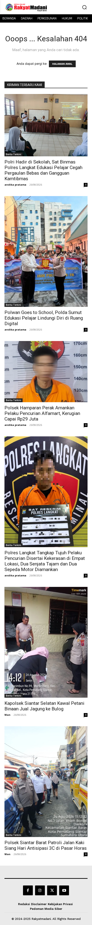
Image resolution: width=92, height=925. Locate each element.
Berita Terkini (13, 154)
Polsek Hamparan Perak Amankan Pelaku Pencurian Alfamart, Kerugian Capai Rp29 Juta (42, 413)
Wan (7, 714)
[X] (52, 890)
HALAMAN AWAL (62, 63)
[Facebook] (28, 890)
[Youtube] (64, 890)
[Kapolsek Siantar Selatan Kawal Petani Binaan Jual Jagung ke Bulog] (46, 642)
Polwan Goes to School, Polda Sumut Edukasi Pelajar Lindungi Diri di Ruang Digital (43, 318)
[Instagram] (40, 890)
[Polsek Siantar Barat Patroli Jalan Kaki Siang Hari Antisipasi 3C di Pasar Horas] (46, 781)
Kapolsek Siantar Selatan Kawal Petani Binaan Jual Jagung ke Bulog (44, 706)
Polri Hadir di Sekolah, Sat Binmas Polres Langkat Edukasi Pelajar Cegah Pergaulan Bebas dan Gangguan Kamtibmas (43, 170)
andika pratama (15, 184)
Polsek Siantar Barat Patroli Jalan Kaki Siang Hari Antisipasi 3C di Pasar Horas (45, 845)
